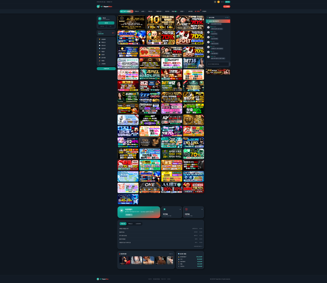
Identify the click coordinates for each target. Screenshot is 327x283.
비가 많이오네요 (123, 235)
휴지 (211, 36)
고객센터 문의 (106, 68)
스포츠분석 (138, 223)
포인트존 (167, 11)
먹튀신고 (102, 42)
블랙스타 (212, 26)
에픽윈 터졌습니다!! (123, 228)
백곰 (211, 51)
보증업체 (102, 39)
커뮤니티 (102, 45)
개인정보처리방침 (156, 279)
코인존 (102, 54)
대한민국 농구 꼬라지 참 (125, 242)
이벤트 (102, 60)
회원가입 (227, 1)
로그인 (222, 2)
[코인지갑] (218, 2)
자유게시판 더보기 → (198, 246)
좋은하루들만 (122, 239)
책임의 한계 (163, 279)
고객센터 (227, 6)
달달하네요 (121, 232)
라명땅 (211, 31)
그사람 (211, 56)
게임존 (102, 51)
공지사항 (190, 11)
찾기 (110, 26)
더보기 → (171, 254)
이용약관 (150, 279)
